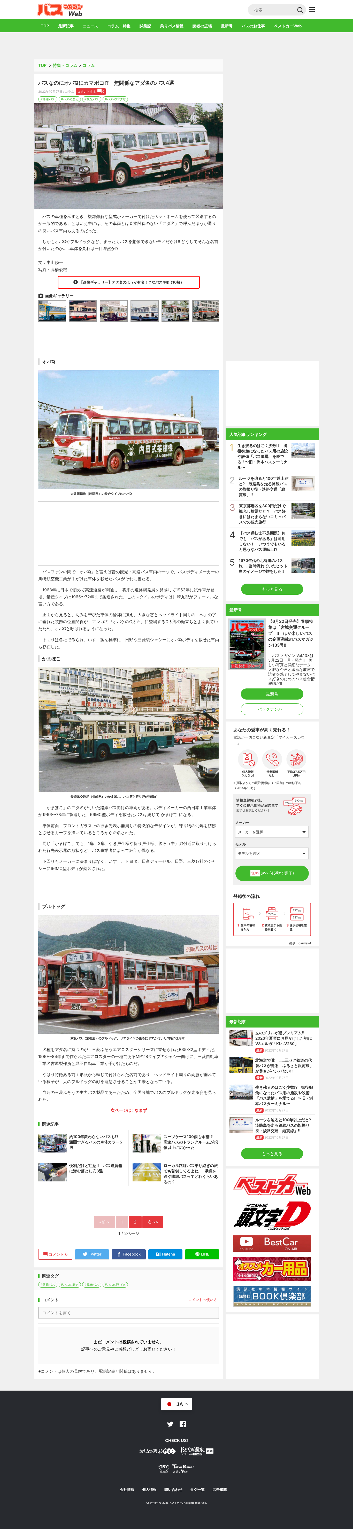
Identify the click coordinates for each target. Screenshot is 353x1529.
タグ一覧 (197, 1489)
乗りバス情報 (171, 25)
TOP (45, 25)
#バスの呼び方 (115, 99)
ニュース (90, 25)
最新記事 (66, 25)
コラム (88, 65)
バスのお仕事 (253, 25)
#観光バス (92, 99)
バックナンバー (272, 709)
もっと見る (272, 589)
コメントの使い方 (202, 1299)
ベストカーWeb (288, 25)
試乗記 (145, 25)
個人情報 (149, 1489)
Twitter (170, 1424)
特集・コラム (65, 65)
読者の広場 (202, 25)
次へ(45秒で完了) (272, 873)
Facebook (183, 1424)
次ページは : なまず (129, 1110)
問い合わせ (173, 1489)
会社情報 (127, 1489)
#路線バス (48, 99)
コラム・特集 (119, 25)
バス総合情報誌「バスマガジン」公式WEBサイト (60, 9)
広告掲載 (219, 1489)
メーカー (242, 822)
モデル (240, 844)
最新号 (227, 25)
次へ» (153, 1222)
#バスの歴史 (70, 99)
